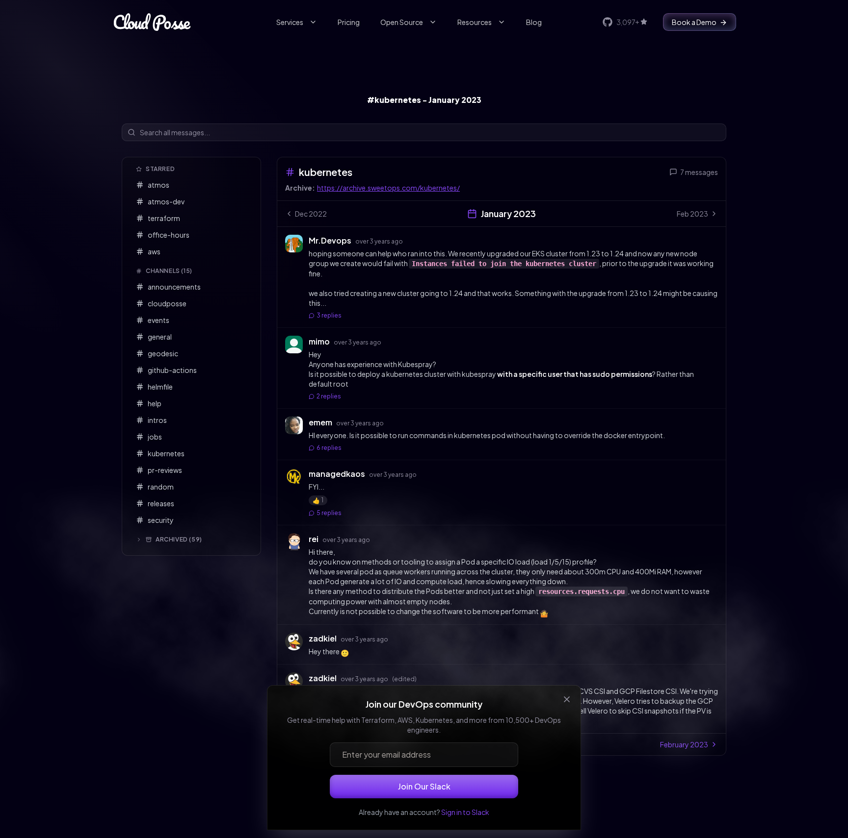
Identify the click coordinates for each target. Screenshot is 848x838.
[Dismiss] (567, 699)
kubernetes (325, 172)
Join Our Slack (424, 786)
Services (289, 22)
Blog (534, 22)
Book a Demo (694, 22)
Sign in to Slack (465, 812)
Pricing (349, 22)
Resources (474, 22)
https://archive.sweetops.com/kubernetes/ (388, 187)
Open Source (401, 22)
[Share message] (412, 240)
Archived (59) (179, 539)
